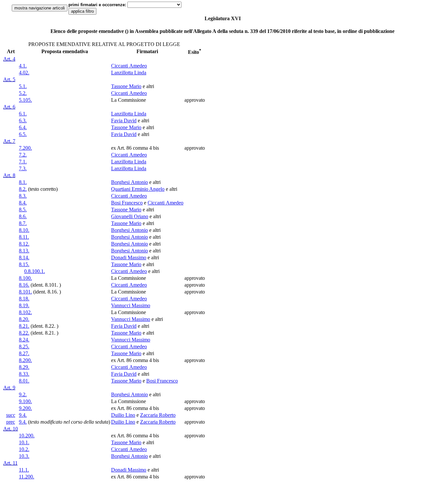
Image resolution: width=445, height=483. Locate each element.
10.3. (24, 456)
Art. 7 (9, 141)
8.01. (24, 381)
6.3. (23, 120)
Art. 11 (10, 463)
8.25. (24, 346)
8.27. (24, 353)
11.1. (24, 470)
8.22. (24, 333)
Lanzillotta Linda (128, 72)
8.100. (25, 278)
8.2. (23, 189)
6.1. (23, 113)
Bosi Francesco (127, 202)
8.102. (25, 312)
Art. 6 (9, 107)
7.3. (23, 168)
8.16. (24, 285)
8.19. (24, 305)
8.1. (23, 182)
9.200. (25, 408)
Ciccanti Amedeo (129, 65)
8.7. (23, 223)
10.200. (27, 435)
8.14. (24, 257)
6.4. (23, 127)
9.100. (25, 401)
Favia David (123, 120)
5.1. (23, 86)
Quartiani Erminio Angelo (138, 189)
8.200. (25, 360)
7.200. (25, 148)
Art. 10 (10, 428)
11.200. (26, 476)
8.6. (23, 216)
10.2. (24, 449)
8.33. (24, 374)
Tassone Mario (126, 86)
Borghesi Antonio (129, 182)
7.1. (23, 161)
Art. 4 (9, 59)
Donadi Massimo (128, 257)
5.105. (25, 100)
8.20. (24, 319)
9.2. (23, 394)
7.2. (23, 155)
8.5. (23, 209)
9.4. (23, 415)
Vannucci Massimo (130, 305)
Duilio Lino (123, 415)
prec (10, 422)
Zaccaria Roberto (158, 415)
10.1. (24, 442)
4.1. (23, 65)
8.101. (25, 291)
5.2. (23, 93)
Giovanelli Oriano (129, 216)
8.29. (24, 367)
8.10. (24, 230)
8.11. (24, 237)
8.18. (24, 298)
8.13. (24, 250)
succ (10, 415)
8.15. (24, 264)
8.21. (24, 326)
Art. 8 (9, 175)
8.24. (24, 339)
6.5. (23, 134)
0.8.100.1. (34, 271)
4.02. (24, 72)
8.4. (23, 202)
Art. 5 (9, 79)
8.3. (23, 196)
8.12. (24, 244)
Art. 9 (9, 387)
